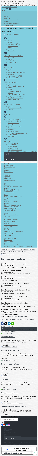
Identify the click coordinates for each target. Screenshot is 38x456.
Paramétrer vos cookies (12, 436)
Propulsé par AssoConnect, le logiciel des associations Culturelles (18, 443)
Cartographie (12, 135)
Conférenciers (13, 148)
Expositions (12, 145)
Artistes (10, 93)
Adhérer (11, 47)
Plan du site (8, 429)
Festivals (11, 124)
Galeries (10, 109)
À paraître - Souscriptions (13, 20)
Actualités (11, 57)
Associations (12, 136)
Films (9, 84)
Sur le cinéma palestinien (17, 94)
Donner (10, 49)
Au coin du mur (13, 123)
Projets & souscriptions (16, 96)
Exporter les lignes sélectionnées (12, 1)
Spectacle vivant (13, 143)
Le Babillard (12, 61)
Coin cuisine (12, 128)
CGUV (6, 434)
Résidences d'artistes (15, 108)
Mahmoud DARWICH (11, 23)
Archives (11, 130)
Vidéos (10, 88)
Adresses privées (13, 99)
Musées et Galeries (14, 121)
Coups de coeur (13, 63)
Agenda (10, 59)
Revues (7, 18)
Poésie (3, 321)
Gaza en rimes (9, 25)
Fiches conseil (12, 146)
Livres (6, 16)
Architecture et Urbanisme (17, 133)
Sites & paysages (13, 131)
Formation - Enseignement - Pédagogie (22, 151)
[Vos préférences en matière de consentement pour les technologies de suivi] (35, 453)
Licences (7, 431)
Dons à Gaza (12, 51)
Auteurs (7, 22)
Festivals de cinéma (14, 91)
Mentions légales (10, 432)
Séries (10, 89)
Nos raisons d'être (14, 44)
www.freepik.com (20, 316)
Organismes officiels (15, 150)
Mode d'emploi (13, 46)
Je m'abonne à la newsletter (11, 417)
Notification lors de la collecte (13, 453)
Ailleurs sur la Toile (14, 126)
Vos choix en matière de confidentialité (20, 449)
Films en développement (17, 86)
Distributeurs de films (15, 98)
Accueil (10, 42)
